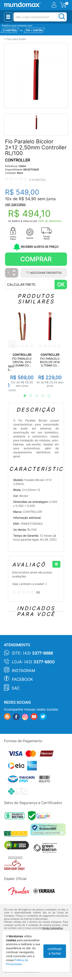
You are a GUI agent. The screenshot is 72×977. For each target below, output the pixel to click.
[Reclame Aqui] (49, 831)
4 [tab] (41, 396)
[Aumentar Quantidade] (14, 271)
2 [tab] (29, 396)
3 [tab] (35, 396)
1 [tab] (23, 396)
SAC (16, 688)
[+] (56, 564)
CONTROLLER (17, 160)
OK (61, 284)
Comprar (36, 259)
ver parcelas (15, 204)
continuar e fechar (55, 951)
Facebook (22, 679)
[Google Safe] (40, 817)
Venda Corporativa (52, 927)
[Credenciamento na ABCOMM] (17, 834)
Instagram (23, 670)
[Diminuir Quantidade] (14, 275)
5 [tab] (47, 396)
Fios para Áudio (16, 39)
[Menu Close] (8, 16)
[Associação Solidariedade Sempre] (15, 864)
